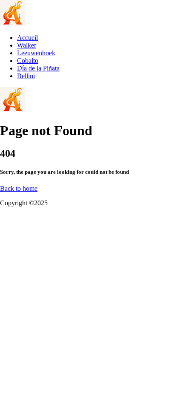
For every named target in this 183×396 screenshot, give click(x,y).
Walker (26, 45)
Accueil (27, 37)
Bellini (26, 75)
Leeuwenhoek (36, 53)
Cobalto (27, 60)
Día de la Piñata (38, 68)
